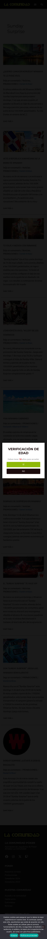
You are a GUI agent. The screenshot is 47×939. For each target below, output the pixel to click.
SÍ (23, 464)
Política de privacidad (29, 935)
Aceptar (14, 935)
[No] (43, 927)
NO (23, 471)
